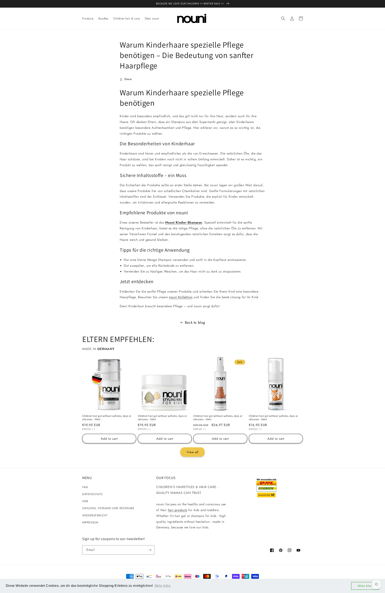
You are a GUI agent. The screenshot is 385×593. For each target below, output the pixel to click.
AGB (85, 501)
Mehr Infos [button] (163, 585)
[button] (283, 18)
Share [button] (128, 79)
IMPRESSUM (90, 522)
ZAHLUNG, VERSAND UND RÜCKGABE (108, 508)
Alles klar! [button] (365, 585)
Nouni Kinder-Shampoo (183, 222)
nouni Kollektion (180, 297)
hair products (177, 510)
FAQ (85, 487)
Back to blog (195, 322)
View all (192, 452)
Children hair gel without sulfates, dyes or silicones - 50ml (106, 417)
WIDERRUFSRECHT (94, 515)
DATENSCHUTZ (92, 494)
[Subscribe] (149, 550)
